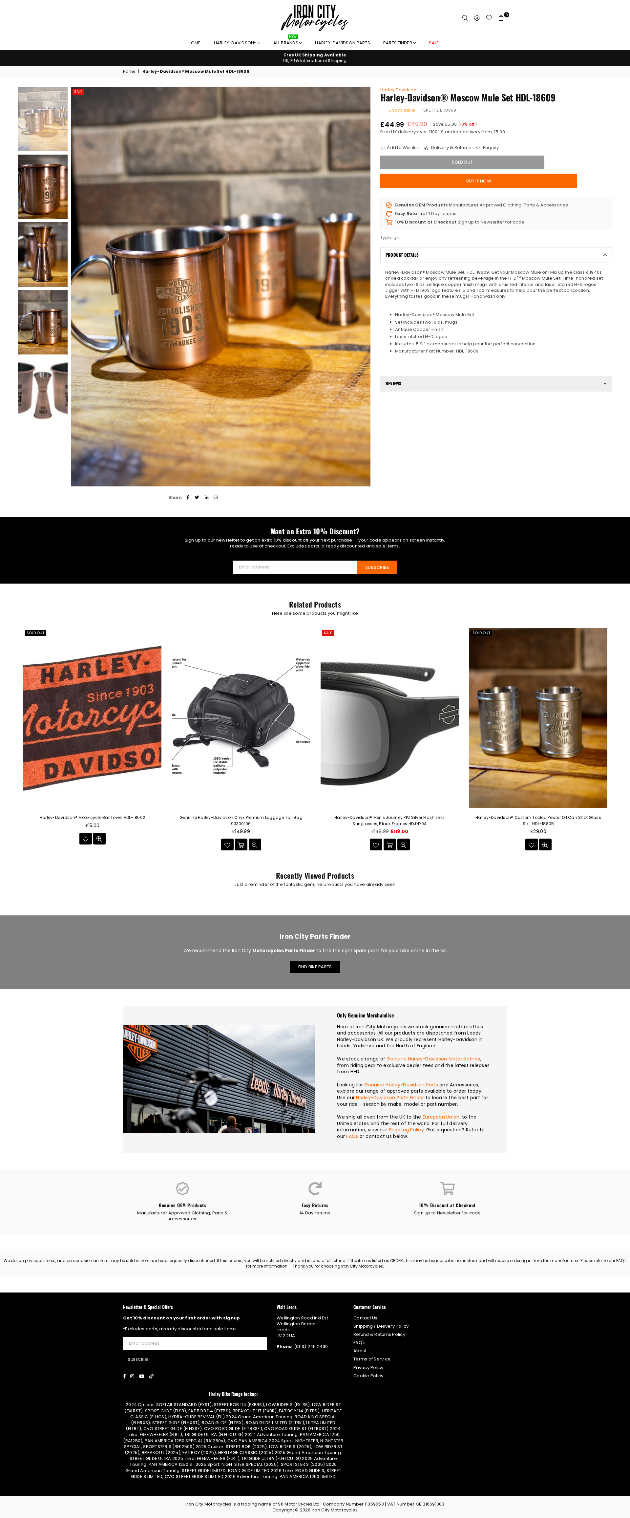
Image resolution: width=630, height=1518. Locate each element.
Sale (78, 91)
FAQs (352, 1136)
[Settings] (477, 18)
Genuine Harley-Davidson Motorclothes (433, 1059)
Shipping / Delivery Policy (381, 1326)
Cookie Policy (368, 1376)
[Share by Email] (215, 498)
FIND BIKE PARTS (315, 967)
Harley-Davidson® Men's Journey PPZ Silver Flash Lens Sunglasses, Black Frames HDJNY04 (389, 820)
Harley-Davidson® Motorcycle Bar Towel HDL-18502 (92, 817)
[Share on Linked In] (206, 498)
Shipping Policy (406, 1129)
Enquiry (490, 148)
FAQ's (359, 1342)
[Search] (465, 18)
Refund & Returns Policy (379, 1334)
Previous (76, 286)
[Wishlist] (489, 18)
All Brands (286, 41)
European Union (441, 1117)
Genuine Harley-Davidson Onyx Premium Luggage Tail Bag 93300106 (241, 820)
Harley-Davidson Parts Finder (390, 1097)
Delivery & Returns (450, 148)
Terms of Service (371, 1359)
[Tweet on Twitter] (197, 498)
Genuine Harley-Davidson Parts (401, 1084)
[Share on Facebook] (188, 498)
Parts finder (398, 43)
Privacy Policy (368, 1367)
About (360, 1351)
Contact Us (365, 1318)
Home (194, 43)
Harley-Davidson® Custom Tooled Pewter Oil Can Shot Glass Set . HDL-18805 (538, 820)
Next (364, 286)
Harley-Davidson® (236, 43)
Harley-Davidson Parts (342, 43)
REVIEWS (393, 383)
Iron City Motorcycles (335, 1510)
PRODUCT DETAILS (402, 254)
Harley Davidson (398, 90)
